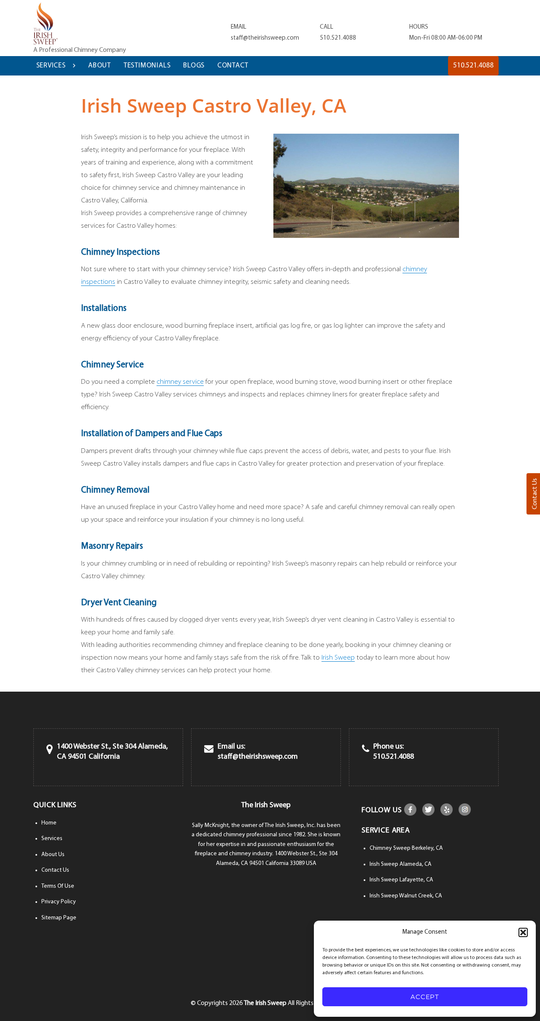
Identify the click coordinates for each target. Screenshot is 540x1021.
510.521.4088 (338, 38)
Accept (424, 997)
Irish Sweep (338, 657)
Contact (232, 65)
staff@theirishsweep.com (265, 38)
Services (51, 65)
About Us (53, 854)
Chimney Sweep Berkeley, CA (406, 848)
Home (49, 823)
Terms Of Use (57, 886)
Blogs (194, 65)
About (99, 65)
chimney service (180, 381)
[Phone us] (365, 749)
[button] (523, 932)
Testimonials (147, 65)
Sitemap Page (58, 918)
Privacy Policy (58, 902)
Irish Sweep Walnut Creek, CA (406, 896)
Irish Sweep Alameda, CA (401, 864)
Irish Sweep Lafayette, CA (401, 880)
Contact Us (55, 870)
